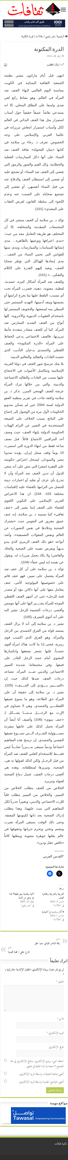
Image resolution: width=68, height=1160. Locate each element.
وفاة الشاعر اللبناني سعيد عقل (47, 941)
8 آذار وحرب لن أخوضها (53, 912)
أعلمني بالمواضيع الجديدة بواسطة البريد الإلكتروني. (41, 1082)
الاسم (60, 1019)
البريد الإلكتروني (55, 1033)
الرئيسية (61, 36)
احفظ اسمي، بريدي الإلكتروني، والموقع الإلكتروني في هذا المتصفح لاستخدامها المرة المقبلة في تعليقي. (37, 1064)
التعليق (60, 981)
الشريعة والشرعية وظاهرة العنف (53, 896)
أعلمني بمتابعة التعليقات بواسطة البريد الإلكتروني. (41, 1074)
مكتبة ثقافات (61, 1144)
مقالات (39, 36)
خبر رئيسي (50, 36)
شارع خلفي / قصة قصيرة (19, 950)
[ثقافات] (34, 8)
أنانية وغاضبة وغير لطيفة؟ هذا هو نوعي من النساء (21, 896)
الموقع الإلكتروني (56, 1047)
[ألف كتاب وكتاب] (34, 23)
